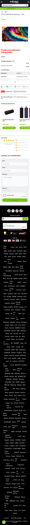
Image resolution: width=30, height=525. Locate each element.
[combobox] (14, 5)
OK (25, 218)
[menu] (1, 2)
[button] (2, 12)
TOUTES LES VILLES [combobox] (19, 91)
